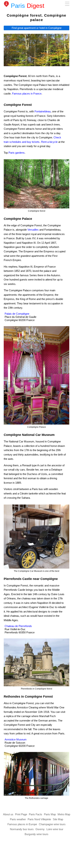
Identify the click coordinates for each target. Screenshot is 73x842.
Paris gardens (17, 152)
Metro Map (64, 814)
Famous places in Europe (22, 824)
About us (8, 814)
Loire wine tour (54, 829)
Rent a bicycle (49, 141)
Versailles (33, 229)
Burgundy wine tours (36, 834)
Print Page (21, 814)
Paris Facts (35, 814)
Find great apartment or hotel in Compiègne (36, 28)
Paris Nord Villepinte (39, 819)
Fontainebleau (43, 111)
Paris (27, 5)
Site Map (58, 819)
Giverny (40, 829)
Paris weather (18, 819)
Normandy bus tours (22, 829)
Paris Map (50, 814)
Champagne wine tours (52, 824)
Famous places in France (26, 93)
